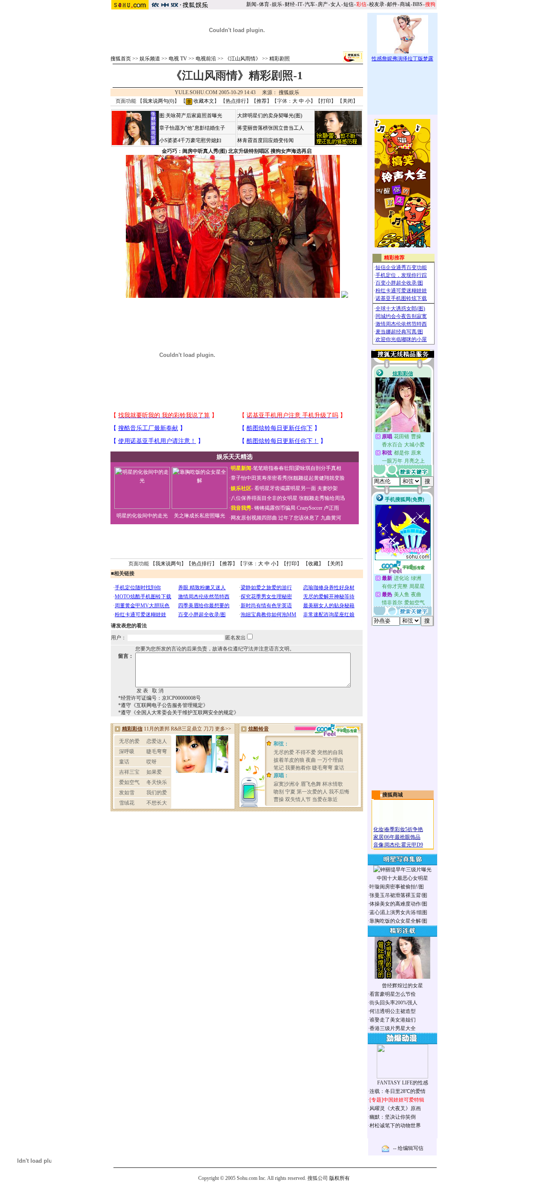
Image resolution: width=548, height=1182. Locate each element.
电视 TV (178, 59)
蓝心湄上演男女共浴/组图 (398, 912)
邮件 (392, 4)
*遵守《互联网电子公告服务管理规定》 (163, 705)
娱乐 (277, 4)
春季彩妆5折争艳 (403, 829)
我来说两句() (158, 101)
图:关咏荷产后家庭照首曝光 (190, 116)
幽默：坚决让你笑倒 (392, 1117)
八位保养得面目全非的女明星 (264, 498)
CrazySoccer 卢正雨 (318, 508)
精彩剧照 (279, 59)
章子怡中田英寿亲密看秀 (259, 478)
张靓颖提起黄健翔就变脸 (316, 478)
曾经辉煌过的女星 (402, 986)
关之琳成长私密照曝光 (199, 516)
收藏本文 (203, 101)
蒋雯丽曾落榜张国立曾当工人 (270, 128)
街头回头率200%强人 (393, 1003)
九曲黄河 (331, 518)
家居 (378, 837)
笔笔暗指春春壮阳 (273, 468)
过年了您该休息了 (298, 518)
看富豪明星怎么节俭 (392, 994)
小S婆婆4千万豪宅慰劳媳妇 (190, 140)
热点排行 (236, 101)
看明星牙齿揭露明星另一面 (284, 488)
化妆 (378, 829)
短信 (348, 4)
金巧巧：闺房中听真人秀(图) (194, 151)
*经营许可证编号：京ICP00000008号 (159, 698)
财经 (290, 4)
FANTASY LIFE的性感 (402, 1083)
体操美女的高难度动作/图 (398, 904)
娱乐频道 (150, 59)
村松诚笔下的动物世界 (395, 1126)
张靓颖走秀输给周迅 (322, 498)
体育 (264, 4)
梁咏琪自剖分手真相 (318, 468)
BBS (418, 4)
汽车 (310, 4)
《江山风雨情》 (243, 59)
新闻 (251, 4)
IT (300, 4)
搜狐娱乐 (289, 92)
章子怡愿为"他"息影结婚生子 (192, 128)
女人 (336, 4)
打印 (326, 101)
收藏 (313, 564)
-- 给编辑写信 (408, 1148)
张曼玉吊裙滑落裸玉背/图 (398, 895)
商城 (405, 4)
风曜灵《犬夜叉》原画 (395, 1108)
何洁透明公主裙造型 (392, 1011)
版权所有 (339, 1178)
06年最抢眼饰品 (402, 837)
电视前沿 (206, 59)
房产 (323, 4)
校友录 (376, 4)
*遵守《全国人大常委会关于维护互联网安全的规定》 (178, 713)
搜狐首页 (120, 59)
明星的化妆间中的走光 (142, 516)
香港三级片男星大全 (392, 1028)
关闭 (347, 101)
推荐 (261, 101)
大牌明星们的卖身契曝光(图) (269, 116)
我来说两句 (168, 564)
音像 (378, 845)
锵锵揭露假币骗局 (274, 508)
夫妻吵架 (327, 488)
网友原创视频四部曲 (254, 518)
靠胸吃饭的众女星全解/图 (398, 921)
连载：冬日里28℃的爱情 (397, 1091)
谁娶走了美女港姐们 (392, 1020)
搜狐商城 (392, 795)
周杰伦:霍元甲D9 (403, 845)
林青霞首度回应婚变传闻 (265, 140)
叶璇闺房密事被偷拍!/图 (396, 887)
